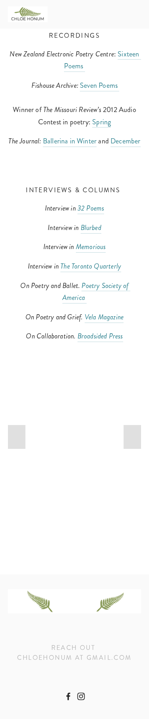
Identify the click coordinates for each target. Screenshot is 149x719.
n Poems (106, 85)
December (125, 141)
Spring (101, 122)
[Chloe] (81, 696)
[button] (16, 437)
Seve (86, 85)
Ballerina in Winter (70, 141)
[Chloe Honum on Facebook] (68, 696)
